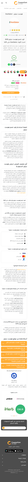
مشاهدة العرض (10, 92)
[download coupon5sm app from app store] (18, 450)
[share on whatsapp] (9, 64)
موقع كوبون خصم (21, 192)
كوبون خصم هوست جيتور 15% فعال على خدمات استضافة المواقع (11, 87)
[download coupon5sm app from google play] (9, 450)
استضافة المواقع (21, 269)
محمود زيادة (14, 380)
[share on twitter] (14, 64)
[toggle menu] (6, 2)
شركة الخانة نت (7, 471)
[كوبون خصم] (20, 3)
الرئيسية (25, 8)
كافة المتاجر (19, 8)
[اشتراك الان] (3, 428)
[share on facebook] (11, 64)
